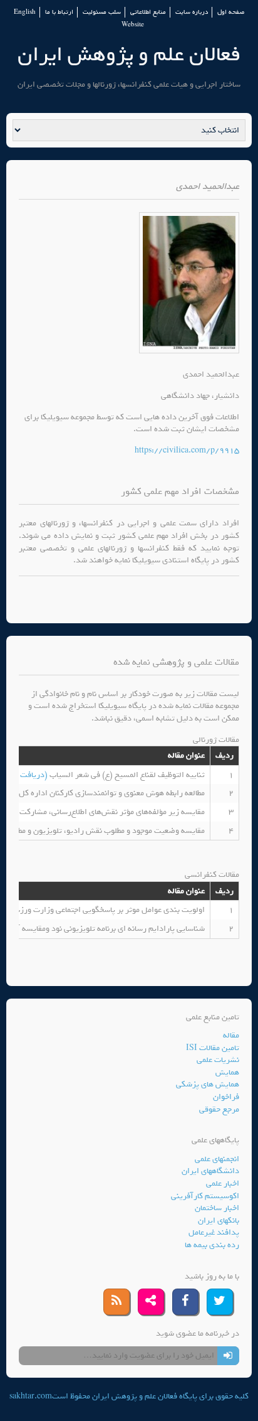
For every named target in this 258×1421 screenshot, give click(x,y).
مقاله (231, 1035)
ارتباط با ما (59, 12)
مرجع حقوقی (219, 1109)
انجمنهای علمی (217, 1159)
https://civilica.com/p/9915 (187, 450)
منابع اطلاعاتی (148, 12)
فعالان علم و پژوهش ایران (129, 54)
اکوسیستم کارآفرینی (205, 1196)
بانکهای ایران (218, 1220)
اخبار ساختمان (217, 1208)
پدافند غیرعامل (213, 1232)
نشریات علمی (218, 1059)
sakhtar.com (30, 1396)
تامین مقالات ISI (212, 1047)
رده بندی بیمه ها (212, 1245)
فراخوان (226, 1096)
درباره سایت (191, 12)
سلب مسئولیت (102, 12)
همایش (227, 1072)
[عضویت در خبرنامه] (228, 1355)
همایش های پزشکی (207, 1084)
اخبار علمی (222, 1183)
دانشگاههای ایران (210, 1170)
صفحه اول (230, 12)
